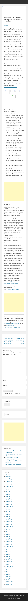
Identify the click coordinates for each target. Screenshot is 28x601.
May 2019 (8, 533)
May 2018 (8, 553)
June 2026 (8, 476)
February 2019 (9, 538)
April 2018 (8, 554)
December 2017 (9, 561)
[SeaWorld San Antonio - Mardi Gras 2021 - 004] (21, 92)
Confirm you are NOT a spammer (12, 393)
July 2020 (8, 509)
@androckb (7, 323)
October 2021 (9, 484)
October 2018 (9, 544)
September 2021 (9, 486)
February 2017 (9, 578)
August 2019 (8, 528)
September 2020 (9, 506)
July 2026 (8, 474)
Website (5, 385)
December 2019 (9, 521)
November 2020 (9, 503)
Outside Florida (8, 327)
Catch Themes (17, 598)
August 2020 (8, 508)
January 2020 (9, 519)
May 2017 (8, 572)
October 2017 (9, 564)
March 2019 (8, 536)
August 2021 (8, 488)
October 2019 (9, 524)
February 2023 (9, 478)
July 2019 (8, 529)
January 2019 (9, 539)
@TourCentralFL (15, 323)
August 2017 (8, 567)
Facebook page (10, 325)
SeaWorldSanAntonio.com (10, 87)
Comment (6, 357)
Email (5, 380)
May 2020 (8, 513)
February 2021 (9, 498)
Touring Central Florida (17, 595)
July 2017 (8, 569)
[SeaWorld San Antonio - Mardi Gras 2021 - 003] (16, 92)
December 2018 (9, 541)
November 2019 (9, 523)
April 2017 (8, 574)
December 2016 (9, 581)
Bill (15, 24)
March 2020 (8, 516)
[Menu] (3, 2)
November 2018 (9, 543)
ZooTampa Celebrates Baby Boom (14, 464)
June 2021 (8, 491)
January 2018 (9, 559)
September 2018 (9, 546)
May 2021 (8, 493)
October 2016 (9, 584)
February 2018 (9, 558)
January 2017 (9, 579)
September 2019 (9, 526)
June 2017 (8, 571)
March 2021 (8, 496)
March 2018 (8, 556)
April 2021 (8, 494)
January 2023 (9, 479)
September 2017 (9, 566)
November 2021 (9, 483)
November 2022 (9, 481)
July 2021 (8, 489)
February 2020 (9, 518)
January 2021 (9, 499)
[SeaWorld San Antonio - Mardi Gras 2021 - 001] (6, 92)
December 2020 (9, 501)
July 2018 (8, 549)
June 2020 (8, 511)
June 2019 (8, 531)
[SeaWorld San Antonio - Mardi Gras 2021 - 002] (11, 92)
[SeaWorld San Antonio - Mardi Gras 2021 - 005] (14, 96)
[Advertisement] (14, 191)
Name (5, 375)
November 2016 (9, 583)
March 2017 (8, 576)
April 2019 (8, 534)
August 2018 (8, 548)
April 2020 (8, 514)
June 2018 (8, 551)
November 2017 (9, 563)
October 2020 (9, 504)
